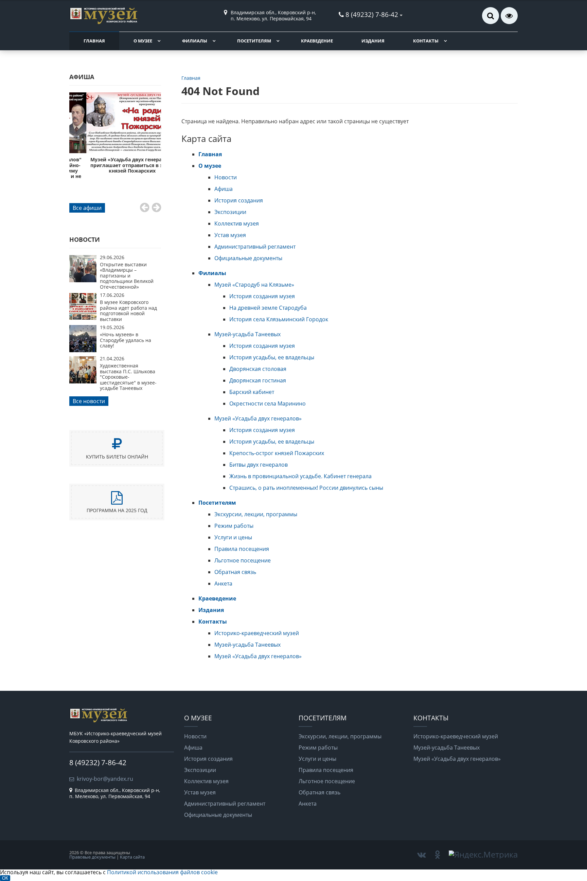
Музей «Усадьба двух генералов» (258, 418)
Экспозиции (230, 212)
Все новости (89, 401)
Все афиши (87, 208)
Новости (225, 177)
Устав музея (230, 235)
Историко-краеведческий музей (256, 633)
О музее (143, 41)
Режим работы (233, 525)
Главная (94, 41)
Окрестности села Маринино (267, 403)
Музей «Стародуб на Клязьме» (254, 284)
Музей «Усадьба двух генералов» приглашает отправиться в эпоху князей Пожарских (115, 165)
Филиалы (194, 41)
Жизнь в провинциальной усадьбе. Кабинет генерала (300, 476)
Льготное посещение (242, 560)
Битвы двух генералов (258, 464)
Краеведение (317, 41)
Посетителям (254, 41)
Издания (373, 41)
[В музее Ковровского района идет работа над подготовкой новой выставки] (82, 318)
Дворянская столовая (257, 369)
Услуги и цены (233, 537)
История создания (238, 200)
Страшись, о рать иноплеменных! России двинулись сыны (306, 487)
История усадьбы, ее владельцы (271, 357)
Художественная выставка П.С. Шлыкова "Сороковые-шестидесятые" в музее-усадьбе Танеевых (128, 376)
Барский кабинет (251, 392)
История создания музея (262, 296)
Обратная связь (235, 572)
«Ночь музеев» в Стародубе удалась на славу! (125, 340)
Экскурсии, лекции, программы (255, 514)
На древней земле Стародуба (268, 307)
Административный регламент (255, 246)
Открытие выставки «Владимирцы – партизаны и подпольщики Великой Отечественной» (127, 275)
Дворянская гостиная (257, 380)
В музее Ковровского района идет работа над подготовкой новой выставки (128, 310)
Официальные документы (248, 258)
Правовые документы (92, 857)
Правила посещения (241, 549)
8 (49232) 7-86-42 (371, 14)
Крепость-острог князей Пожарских (276, 453)
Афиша (223, 189)
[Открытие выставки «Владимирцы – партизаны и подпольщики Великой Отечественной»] (82, 280)
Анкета (223, 583)
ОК (5, 878)
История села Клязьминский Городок (278, 319)
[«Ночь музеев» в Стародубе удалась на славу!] (82, 350)
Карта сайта (132, 857)
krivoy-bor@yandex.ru (105, 779)
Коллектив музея (236, 223)
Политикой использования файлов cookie (162, 872)
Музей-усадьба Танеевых (247, 334)
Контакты (426, 41)
